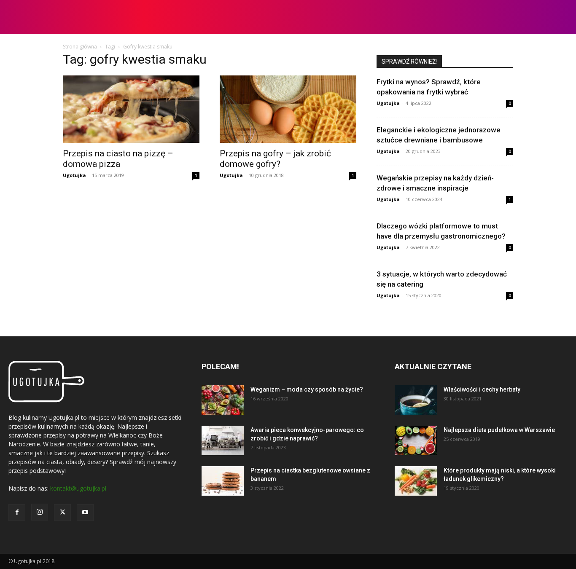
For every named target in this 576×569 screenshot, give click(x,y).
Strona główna (80, 46)
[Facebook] (16, 512)
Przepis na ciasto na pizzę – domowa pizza (118, 158)
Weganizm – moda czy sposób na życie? (306, 389)
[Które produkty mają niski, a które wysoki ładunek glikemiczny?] (416, 481)
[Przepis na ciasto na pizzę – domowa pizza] (131, 109)
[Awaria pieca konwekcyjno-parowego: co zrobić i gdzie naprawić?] (223, 440)
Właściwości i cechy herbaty (482, 389)
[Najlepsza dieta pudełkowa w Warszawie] (416, 440)
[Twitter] (62, 512)
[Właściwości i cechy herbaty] (416, 400)
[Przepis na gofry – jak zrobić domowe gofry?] (288, 109)
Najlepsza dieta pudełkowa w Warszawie (499, 430)
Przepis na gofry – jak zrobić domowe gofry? (275, 158)
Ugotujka (74, 175)
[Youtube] (85, 512)
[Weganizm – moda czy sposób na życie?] (223, 400)
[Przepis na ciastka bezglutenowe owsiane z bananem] (223, 481)
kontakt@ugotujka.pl (78, 488)
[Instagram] (39, 512)
